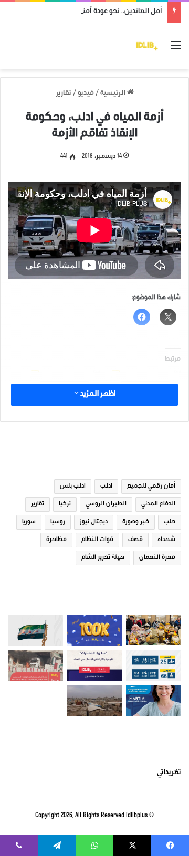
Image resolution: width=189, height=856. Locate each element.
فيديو (86, 94)
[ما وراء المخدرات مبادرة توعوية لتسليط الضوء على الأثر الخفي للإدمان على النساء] (94, 665)
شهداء (166, 540)
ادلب (106, 486)
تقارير (63, 94)
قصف (135, 540)
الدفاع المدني (158, 504)
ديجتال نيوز (94, 522)
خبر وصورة (135, 522)
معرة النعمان (157, 558)
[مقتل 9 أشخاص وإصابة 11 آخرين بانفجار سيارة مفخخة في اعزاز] (35, 665)
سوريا (29, 522)
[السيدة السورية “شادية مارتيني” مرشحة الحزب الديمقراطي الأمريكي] (153, 700)
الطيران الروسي (106, 504)
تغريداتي (169, 773)
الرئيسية (113, 94)
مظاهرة (56, 540)
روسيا (57, 522)
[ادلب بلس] (147, 46)
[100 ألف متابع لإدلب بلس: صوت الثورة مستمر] (94, 630)
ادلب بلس (73, 486)
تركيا (65, 504)
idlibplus (137, 815)
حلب (169, 522)
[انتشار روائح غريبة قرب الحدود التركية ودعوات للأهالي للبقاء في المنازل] (94, 700)
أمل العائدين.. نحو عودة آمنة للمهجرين (104, 12)
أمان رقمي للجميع (151, 486)
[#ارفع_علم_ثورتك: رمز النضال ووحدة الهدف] (35, 630)
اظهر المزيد (97, 394)
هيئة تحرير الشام (102, 558)
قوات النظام (97, 540)
